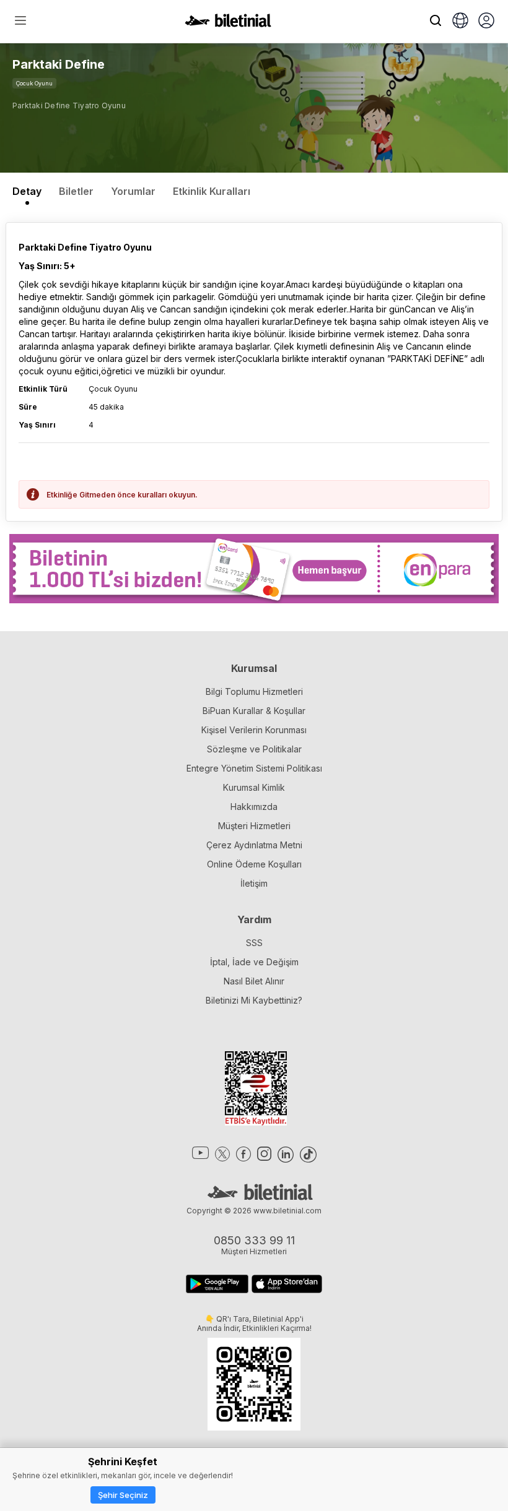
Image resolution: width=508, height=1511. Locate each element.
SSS (254, 942)
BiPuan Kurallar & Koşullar (254, 710)
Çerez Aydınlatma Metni (254, 845)
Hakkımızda (254, 806)
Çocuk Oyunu (34, 83)
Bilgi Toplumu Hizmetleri (254, 691)
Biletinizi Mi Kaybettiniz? (254, 1000)
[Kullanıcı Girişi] (486, 22)
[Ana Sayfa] (228, 23)
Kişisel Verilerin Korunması (254, 730)
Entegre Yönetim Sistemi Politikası (254, 768)
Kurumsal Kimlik (254, 787)
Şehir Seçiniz (123, 1495)
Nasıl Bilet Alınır (254, 981)
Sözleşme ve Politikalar (254, 749)
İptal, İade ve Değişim (254, 962)
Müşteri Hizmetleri (254, 825)
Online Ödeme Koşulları (254, 864)
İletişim (254, 883)
